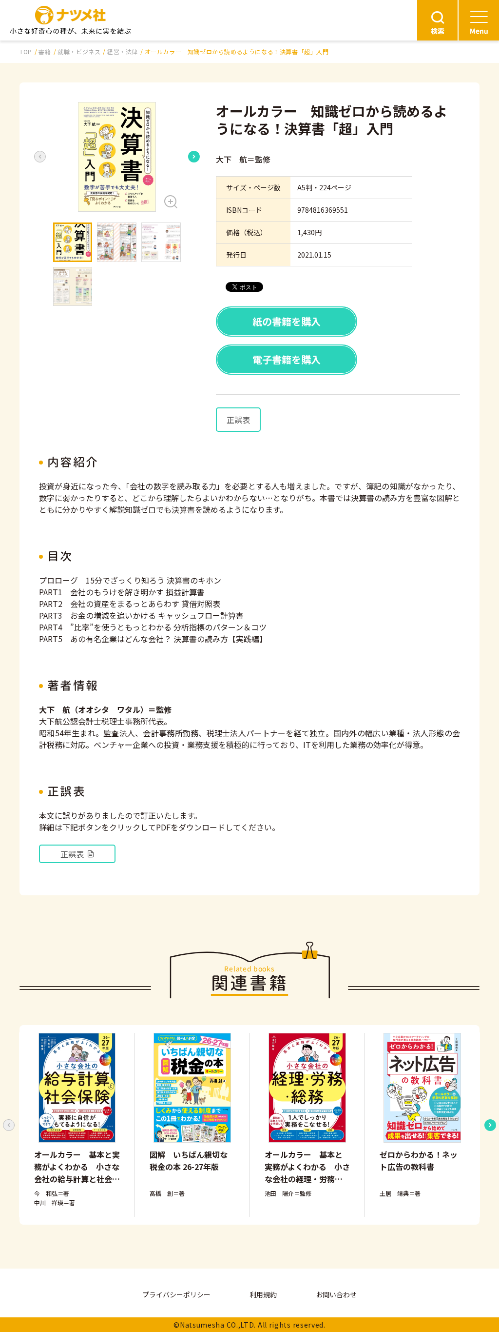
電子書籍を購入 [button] (286, 359)
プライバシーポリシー (176, 1294)
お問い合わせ (336, 1294)
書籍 (44, 51)
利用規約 (263, 1294)
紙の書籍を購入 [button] (286, 321)
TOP (25, 51)
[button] (117, 157)
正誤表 (238, 419)
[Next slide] (194, 156)
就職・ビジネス (79, 51)
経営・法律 (122, 51)
